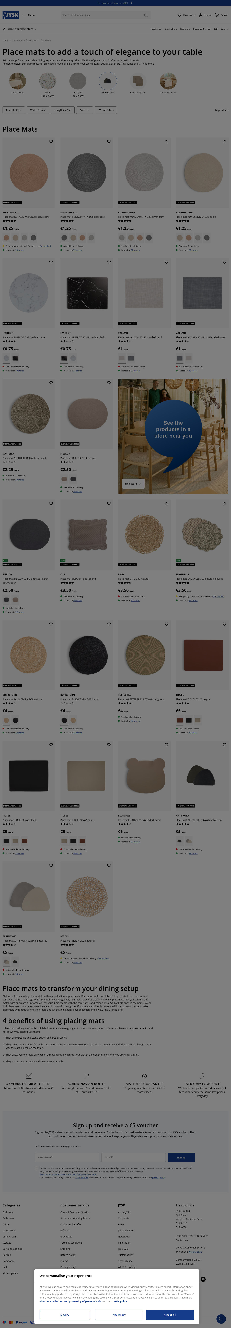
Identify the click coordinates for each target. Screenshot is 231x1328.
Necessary (119, 1314)
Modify (64, 1314)
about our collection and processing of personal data (70, 1301)
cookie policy (119, 1301)
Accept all (170, 1314)
